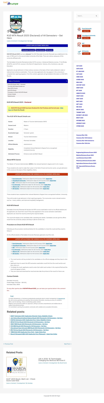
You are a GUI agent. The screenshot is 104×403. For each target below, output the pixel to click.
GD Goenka (49, 50)
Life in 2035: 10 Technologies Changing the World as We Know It (51, 359)
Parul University (40, 50)
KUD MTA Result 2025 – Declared (16, 84)
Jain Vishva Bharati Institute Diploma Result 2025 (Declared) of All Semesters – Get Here (36, 318)
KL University (16, 184)
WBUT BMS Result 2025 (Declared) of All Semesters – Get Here (29, 324)
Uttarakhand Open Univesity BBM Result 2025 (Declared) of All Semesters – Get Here (36, 328)
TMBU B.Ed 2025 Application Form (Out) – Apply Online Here (28, 332)
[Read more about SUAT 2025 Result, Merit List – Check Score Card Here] (16, 367)
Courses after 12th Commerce (85, 140)
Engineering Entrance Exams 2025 (86, 152)
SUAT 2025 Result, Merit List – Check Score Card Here (20, 380)
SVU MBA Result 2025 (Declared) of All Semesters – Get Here (28, 326)
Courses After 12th (81, 135)
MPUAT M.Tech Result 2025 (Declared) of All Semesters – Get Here (30, 322)
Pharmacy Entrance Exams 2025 (86, 160)
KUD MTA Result (12, 90)
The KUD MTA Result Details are (16, 86)
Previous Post (8, 344)
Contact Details (12, 94)
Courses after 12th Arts (83, 143)
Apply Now (49, 178)
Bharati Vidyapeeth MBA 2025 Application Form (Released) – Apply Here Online (34, 334)
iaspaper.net (61, 298)
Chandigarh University (28, 50)
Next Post (67, 344)
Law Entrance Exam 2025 (83, 158)
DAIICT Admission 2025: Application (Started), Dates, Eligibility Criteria (31, 316)
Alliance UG (15, 186)
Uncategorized (22, 41)
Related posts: (11, 96)
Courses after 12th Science (84, 138)
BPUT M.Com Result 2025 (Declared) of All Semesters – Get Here (30, 330)
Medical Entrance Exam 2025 (85, 155)
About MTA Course (13, 88)
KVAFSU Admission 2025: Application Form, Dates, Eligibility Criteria (31, 320)
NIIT (13, 182)
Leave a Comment (12, 41)
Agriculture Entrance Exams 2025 (86, 163)
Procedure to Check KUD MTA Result (17, 92)
